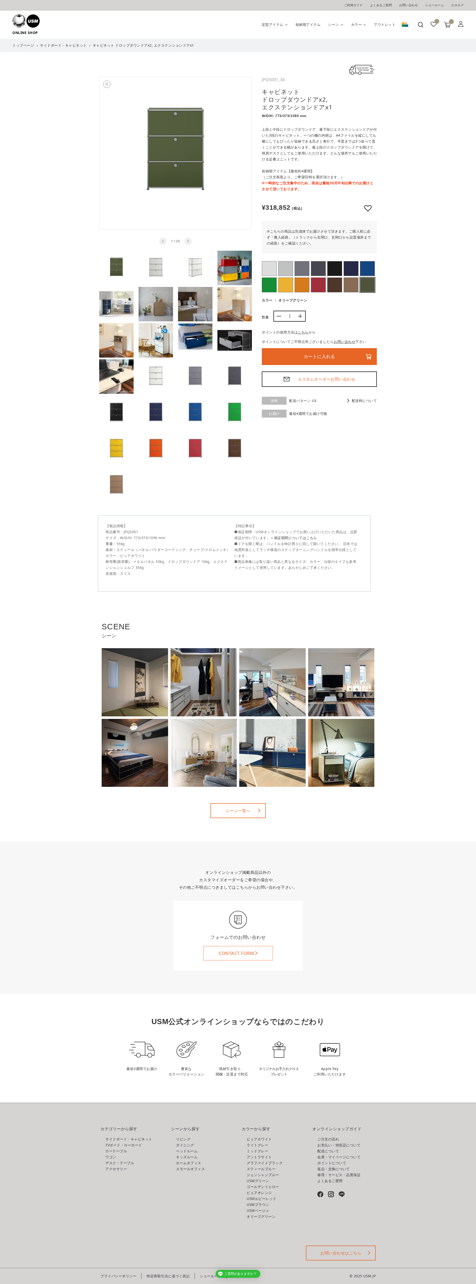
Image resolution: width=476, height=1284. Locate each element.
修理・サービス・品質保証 (338, 1174)
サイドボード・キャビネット (63, 45)
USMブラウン (334, 284)
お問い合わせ (408, 5)
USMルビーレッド (318, 284)
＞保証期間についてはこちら (293, 537)
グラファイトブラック (334, 268)
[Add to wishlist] (368, 208)
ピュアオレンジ (302, 284)
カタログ (457, 5)
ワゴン (110, 1157)
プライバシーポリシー (118, 1276)
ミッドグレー (302, 268)
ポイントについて (331, 1163)
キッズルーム (187, 1157)
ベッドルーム (187, 1151)
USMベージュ (351, 284)
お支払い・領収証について (338, 1145)
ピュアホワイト (269, 268)
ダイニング (185, 1145)
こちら (303, 332)
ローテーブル (116, 1151)
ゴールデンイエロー (285, 284)
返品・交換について (333, 1168)
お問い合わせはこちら (340, 1253)
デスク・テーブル (119, 1163)
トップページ (23, 45)
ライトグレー (285, 268)
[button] (420, 25)
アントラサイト (318, 268)
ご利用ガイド (353, 5)
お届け (274, 413)
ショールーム (434, 5)
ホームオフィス (188, 1163)
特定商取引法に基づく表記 (168, 1276)
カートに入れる (319, 356)
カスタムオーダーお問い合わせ (326, 379)
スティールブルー (351, 268)
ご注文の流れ (328, 1139)
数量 (265, 317)
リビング (183, 1139)
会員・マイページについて (338, 1157)
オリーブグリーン (367, 284)
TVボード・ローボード (123, 1145)
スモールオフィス (190, 1168)
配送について (328, 1151)
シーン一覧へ (238, 810)
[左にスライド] (163, 241)
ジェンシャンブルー (367, 268)
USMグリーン (269, 284)
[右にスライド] (188, 241)
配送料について (364, 400)
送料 (274, 400)
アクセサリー (116, 1168)
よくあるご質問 (381, 5)
